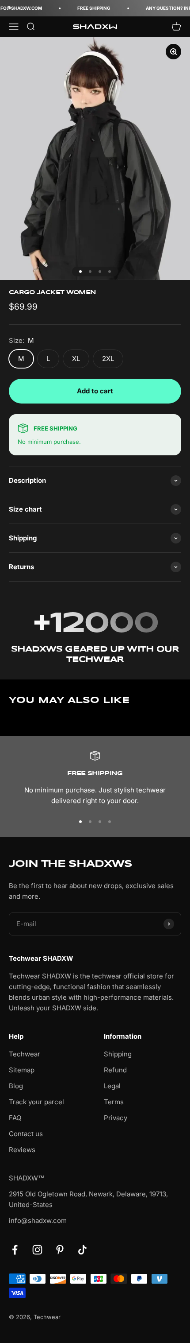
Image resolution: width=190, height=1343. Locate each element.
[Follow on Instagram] (37, 1250)
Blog (16, 1086)
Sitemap (21, 1070)
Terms (114, 1102)
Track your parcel (36, 1102)
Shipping (118, 1054)
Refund (115, 1070)
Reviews (22, 1149)
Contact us (26, 1134)
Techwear (24, 1054)
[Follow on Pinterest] (60, 1250)
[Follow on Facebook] (15, 1250)
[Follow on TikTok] (82, 1250)
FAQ (15, 1118)
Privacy (115, 1118)
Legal (112, 1086)
